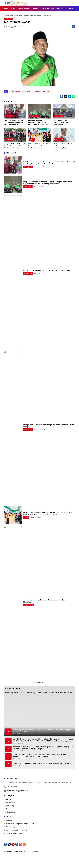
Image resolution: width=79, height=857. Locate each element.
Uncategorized (8, 19)
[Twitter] (65, 96)
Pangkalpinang (9, 806)
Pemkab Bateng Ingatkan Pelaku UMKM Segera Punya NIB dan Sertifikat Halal (42, 763)
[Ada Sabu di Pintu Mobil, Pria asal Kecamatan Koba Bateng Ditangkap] (64, 135)
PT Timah (32, 139)
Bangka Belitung (58, 139)
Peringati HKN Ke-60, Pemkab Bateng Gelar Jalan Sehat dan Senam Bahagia (14, 146)
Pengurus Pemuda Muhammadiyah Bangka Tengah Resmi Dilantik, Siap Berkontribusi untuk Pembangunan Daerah (38, 123)
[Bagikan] (73, 26)
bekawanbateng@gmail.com (17, 791)
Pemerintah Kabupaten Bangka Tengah (20, 824)
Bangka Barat (16, 91)
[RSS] (24, 844)
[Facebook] (61, 96)
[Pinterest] (13, 844)
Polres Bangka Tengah (14, 833)
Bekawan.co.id (11, 820)
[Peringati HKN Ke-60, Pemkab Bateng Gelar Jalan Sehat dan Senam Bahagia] (15, 135)
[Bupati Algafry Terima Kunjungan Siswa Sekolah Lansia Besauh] (64, 111)
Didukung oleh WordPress (13, 852)
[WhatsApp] (73, 96)
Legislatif (27, 91)
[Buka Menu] (69, 3)
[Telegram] (69, 96)
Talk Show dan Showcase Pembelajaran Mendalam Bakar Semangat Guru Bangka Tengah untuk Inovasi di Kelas (15, 123)
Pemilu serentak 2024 (42, 91)
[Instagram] (20, 844)
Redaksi (10, 26)
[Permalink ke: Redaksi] (6, 27)
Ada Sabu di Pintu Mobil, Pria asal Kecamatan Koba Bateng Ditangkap (63, 146)
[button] (74, 3)
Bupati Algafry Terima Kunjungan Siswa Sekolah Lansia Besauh (62, 122)
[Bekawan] (16, 3)
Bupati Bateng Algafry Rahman (17, 830)
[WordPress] (16, 844)
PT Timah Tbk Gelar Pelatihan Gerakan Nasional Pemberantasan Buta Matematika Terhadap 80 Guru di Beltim (39, 146)
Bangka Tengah (34, 116)
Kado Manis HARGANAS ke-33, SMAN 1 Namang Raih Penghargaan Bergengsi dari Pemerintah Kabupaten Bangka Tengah (43, 748)
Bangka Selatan (9, 803)
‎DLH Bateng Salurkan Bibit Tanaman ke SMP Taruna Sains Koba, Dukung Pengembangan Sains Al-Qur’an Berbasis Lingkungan (39, 756)
